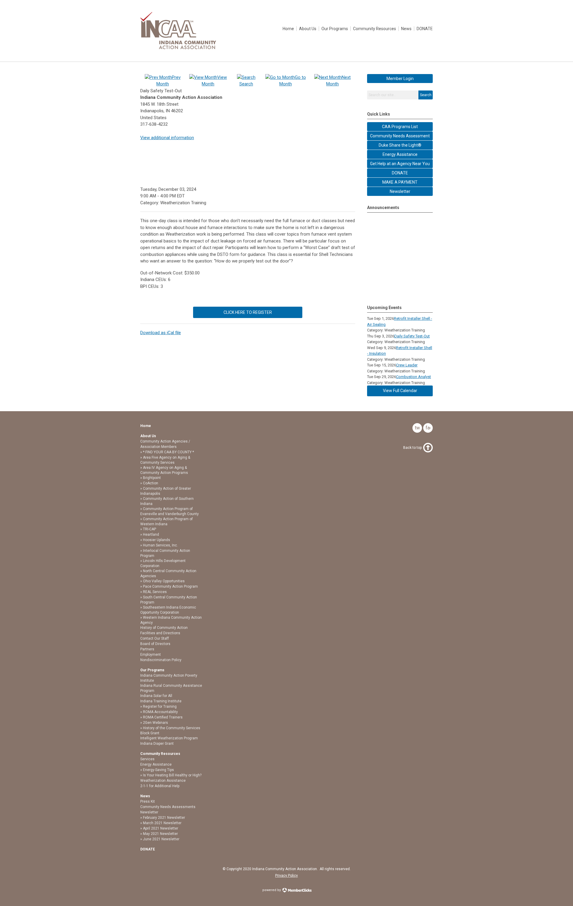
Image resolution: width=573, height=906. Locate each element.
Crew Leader (407, 365)
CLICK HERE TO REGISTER (248, 312)
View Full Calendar (400, 390)
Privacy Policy (286, 875)
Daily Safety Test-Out (412, 336)
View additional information (167, 137)
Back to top (412, 448)
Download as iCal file (160, 332)
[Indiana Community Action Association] (178, 47)
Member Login (400, 78)
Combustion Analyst (413, 376)
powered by (272, 890)
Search (426, 95)
